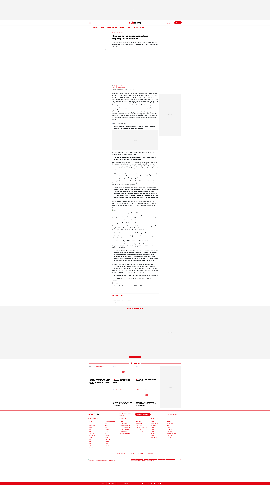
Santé (90, 429)
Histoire (90, 439)
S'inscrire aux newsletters (142, 414)
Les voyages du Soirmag (125, 427)
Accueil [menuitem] (113, 32)
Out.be (152, 429)
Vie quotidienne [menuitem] (112, 27)
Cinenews (153, 427)
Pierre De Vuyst (116, 384)
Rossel (152, 421)
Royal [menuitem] (102, 27)
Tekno (106, 437)
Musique (107, 429)
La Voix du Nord (170, 423)
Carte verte (91, 433)
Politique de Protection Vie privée (169, 459)
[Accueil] (90, 28)
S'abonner (178, 22)
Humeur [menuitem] (135, 27)
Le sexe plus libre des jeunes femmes (122, 300)
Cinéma (106, 427)
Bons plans (138, 421)
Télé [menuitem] (128, 27)
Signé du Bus (91, 447)
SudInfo (152, 433)
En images (107, 445)
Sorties (106, 443)
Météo (121, 421)
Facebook (133, 453)
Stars (106, 423)
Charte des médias (134, 460)
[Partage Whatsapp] (148, 483)
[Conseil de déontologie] (91, 460)
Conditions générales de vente (149, 459)
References (153, 425)
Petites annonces (123, 431)
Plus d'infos (112, 460)
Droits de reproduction (142, 460)
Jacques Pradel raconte (110, 421)
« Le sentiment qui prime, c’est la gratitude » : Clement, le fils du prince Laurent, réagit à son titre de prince (99, 381)
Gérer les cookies (139, 431)
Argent (90, 427)
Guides (106, 425)
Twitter (141, 453)
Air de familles (92, 435)
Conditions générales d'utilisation (137, 459)
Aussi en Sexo (135, 309)
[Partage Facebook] (142, 483)
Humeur (90, 443)
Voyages (107, 441)
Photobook (138, 429)
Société (90, 421)
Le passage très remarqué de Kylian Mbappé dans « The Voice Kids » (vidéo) (146, 404)
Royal (90, 423)
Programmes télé (123, 423)
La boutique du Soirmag (125, 425)
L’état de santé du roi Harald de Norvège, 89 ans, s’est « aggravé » (122, 404)
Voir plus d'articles (135, 357)
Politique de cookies (159, 459)
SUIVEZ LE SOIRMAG (121, 453)
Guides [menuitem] (142, 27)
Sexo (90, 431)
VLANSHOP (169, 437)
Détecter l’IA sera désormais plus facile (146, 380)
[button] (90, 22)
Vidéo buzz (107, 439)
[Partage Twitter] (145, 483)
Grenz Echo (169, 421)
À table (90, 437)
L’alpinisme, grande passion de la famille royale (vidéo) (121, 381)
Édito (90, 445)
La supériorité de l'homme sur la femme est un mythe (126, 302)
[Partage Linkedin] (151, 483)
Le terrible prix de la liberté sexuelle (122, 298)
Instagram (150, 453)
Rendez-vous (170, 427)
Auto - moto (107, 435)
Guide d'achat (139, 425)
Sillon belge (169, 431)
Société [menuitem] (95, 27)
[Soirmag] (135, 22)
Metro (152, 435)
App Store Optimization (172, 433)
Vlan (168, 425)
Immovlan (169, 435)
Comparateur (139, 423)
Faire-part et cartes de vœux (142, 427)
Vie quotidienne (92, 425)
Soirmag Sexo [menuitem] (120, 32)
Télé (90, 441)
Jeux (106, 433)
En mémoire (169, 429)
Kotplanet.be (154, 437)
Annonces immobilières (125, 433)
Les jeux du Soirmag (124, 429)
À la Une (135, 363)
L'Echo (152, 431)
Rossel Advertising (155, 423)
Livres (106, 431)
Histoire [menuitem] (122, 27)
